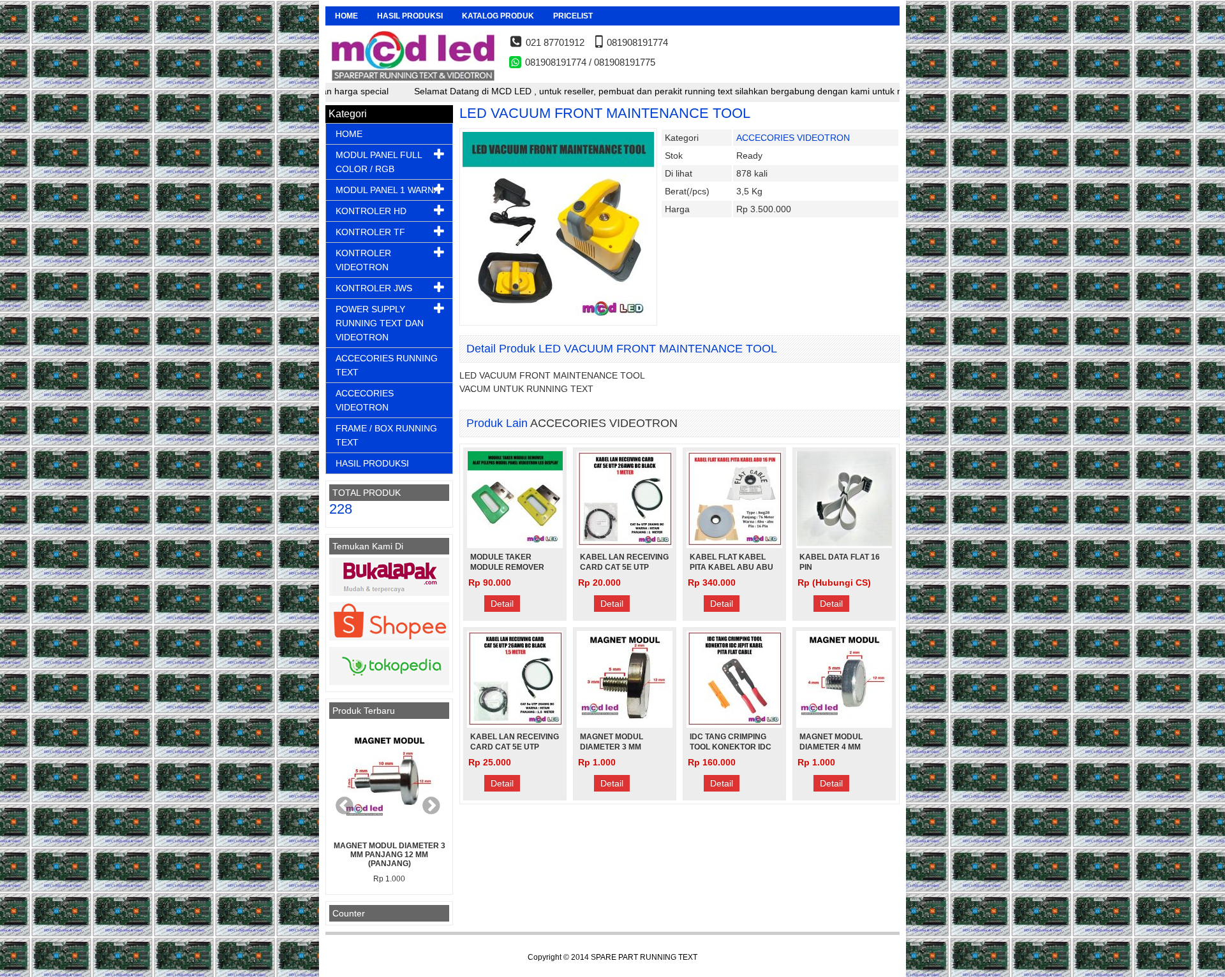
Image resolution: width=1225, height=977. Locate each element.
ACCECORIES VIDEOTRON (793, 138)
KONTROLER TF (370, 232)
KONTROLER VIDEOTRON (363, 260)
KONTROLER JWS (374, 288)
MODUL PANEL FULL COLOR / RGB (379, 162)
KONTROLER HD (371, 211)
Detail (502, 603)
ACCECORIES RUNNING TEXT (387, 365)
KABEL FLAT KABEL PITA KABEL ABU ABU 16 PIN (731, 567)
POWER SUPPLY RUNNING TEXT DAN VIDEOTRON (380, 323)
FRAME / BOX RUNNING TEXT (386, 435)
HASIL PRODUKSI (410, 15)
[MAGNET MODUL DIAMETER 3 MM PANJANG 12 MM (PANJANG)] (389, 780)
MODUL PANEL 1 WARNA (388, 190)
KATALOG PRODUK (498, 15)
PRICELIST (573, 15)
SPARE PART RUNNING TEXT (644, 957)
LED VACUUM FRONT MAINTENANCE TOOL (604, 113)
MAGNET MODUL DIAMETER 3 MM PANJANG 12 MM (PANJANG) (389, 854)
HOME (346, 15)
